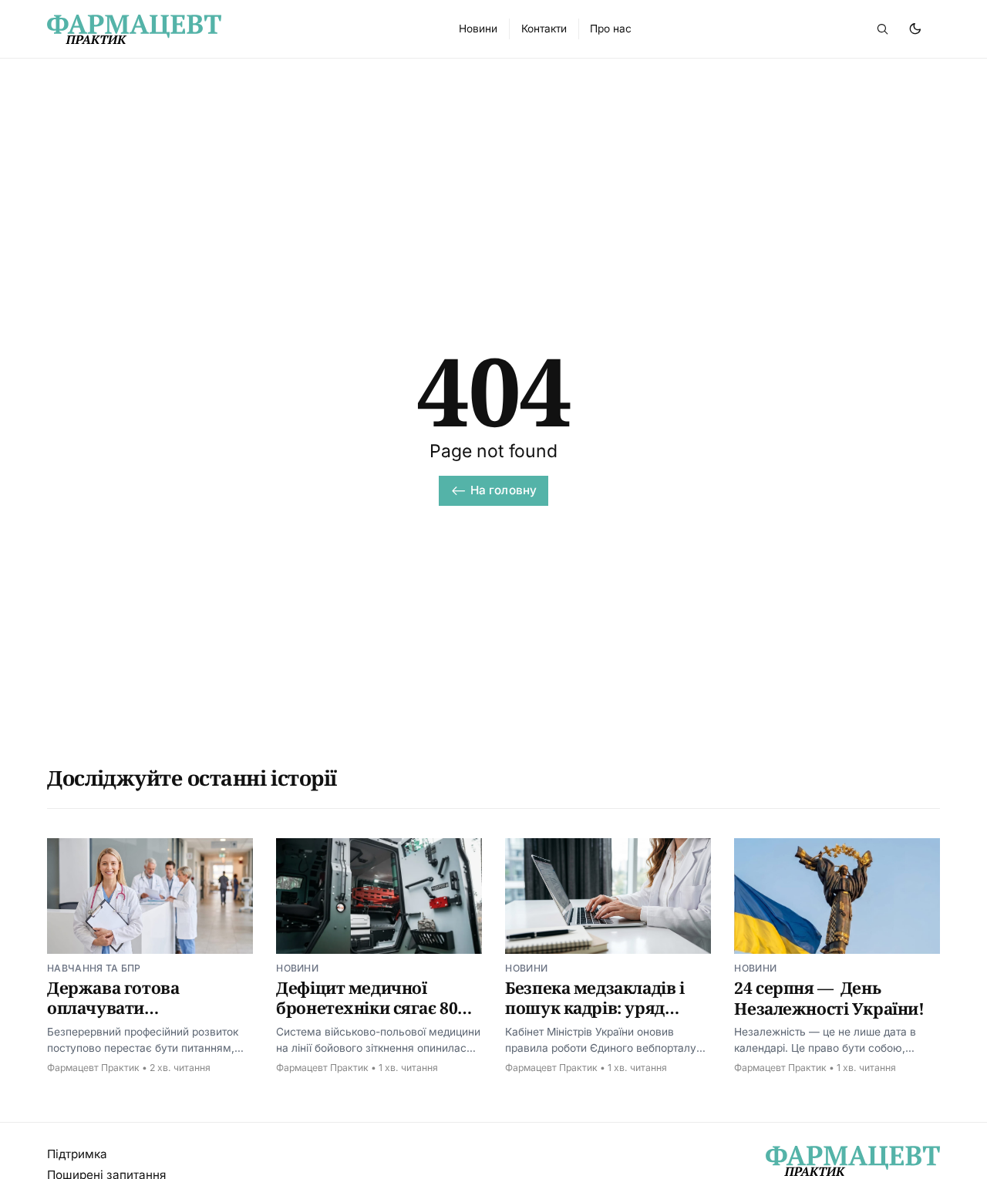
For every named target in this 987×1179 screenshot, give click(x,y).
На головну (503, 490)
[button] (882, 28)
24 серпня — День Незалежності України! (829, 998)
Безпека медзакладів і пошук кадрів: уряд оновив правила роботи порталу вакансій (602, 1018)
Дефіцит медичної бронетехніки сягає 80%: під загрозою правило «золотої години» (376, 1018)
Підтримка (77, 1154)
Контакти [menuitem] (544, 28)
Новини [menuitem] (478, 28)
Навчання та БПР (94, 968)
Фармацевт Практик (93, 1067)
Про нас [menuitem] (611, 28)
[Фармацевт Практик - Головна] (235, 29)
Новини (297, 968)
